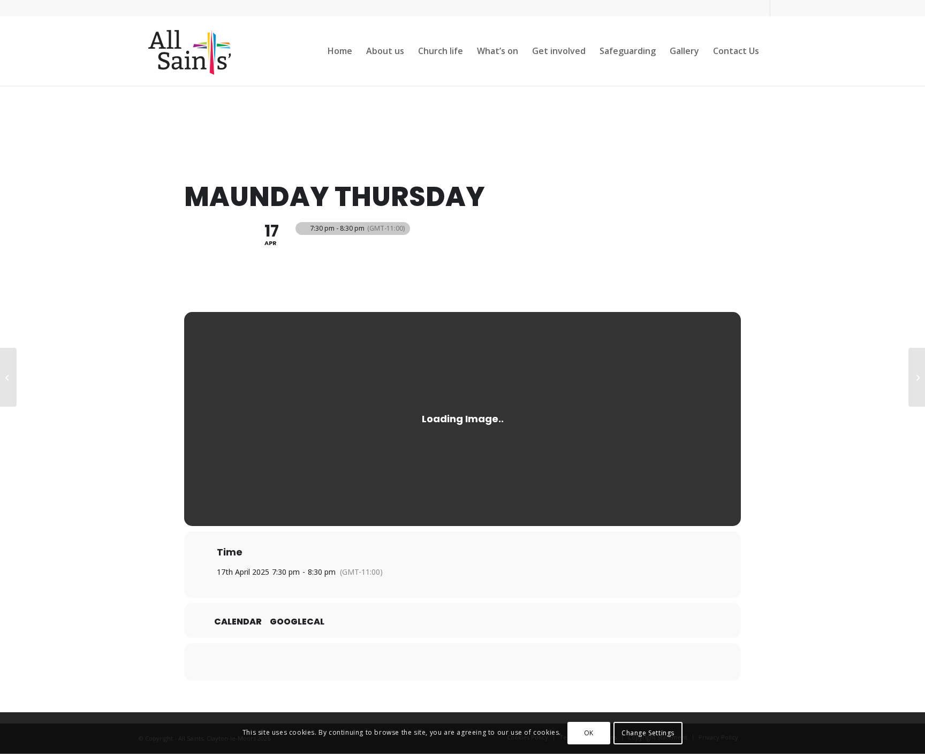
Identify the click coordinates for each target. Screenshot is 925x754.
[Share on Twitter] (462, 662)
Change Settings (647, 732)
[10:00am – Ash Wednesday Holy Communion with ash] (916, 377)
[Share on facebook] (435, 662)
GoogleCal (297, 621)
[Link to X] (778, 8)
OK (589, 732)
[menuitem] (340, 51)
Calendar (238, 621)
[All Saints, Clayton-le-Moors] (191, 51)
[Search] (776, 51)
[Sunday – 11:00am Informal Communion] (8, 377)
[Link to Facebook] (762, 8)
